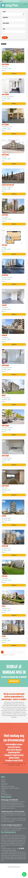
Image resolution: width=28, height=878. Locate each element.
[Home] (9, 5)
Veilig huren (4, 784)
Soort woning (6, 23)
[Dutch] (0, 1)
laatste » (12, 654)
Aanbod (3, 779)
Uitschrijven (4, 783)
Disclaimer (4, 793)
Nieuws (3, 789)
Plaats (4, 11)
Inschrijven (25, 1)
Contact (3, 791)
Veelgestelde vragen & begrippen (10, 788)
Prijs (4, 29)
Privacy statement (6, 794)
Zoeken (5, 37)
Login (20, 1)
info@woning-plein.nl (14, 825)
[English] (2, 1)
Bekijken (14, 73)
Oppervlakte (5, 17)
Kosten (3, 781)
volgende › (5, 654)
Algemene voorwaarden (8, 786)
